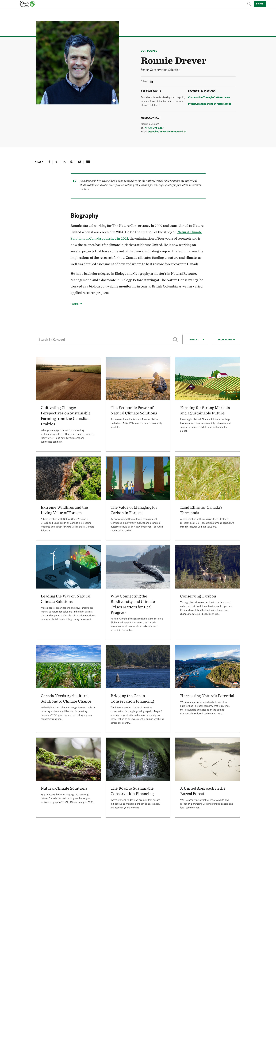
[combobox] (195, 339)
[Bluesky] (79, 162)
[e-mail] (88, 162)
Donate (259, 4)
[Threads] (71, 162)
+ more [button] (75, 304)
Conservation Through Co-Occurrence (209, 97)
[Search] (175, 339)
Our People (149, 50)
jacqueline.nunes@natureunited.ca (167, 131)
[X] (56, 162)
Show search (249, 3)
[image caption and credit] (114, 99)
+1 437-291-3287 (154, 127)
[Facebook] (49, 162)
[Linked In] (64, 162)
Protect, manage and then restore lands (209, 103)
